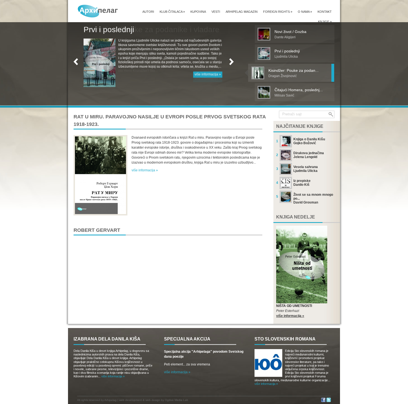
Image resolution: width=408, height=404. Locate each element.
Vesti (215, 11)
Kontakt (325, 11)
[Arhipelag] (98, 11)
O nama (305, 11)
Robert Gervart (97, 230)
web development (130, 400)
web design (152, 400)
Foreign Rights (277, 11)
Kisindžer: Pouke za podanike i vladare (152, 29)
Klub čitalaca (172, 11)
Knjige (325, 21)
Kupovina (198, 11)
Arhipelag (110, 400)
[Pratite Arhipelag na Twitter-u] (328, 401)
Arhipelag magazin (242, 11)
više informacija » (208, 79)
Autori (148, 11)
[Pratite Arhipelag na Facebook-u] (323, 401)
